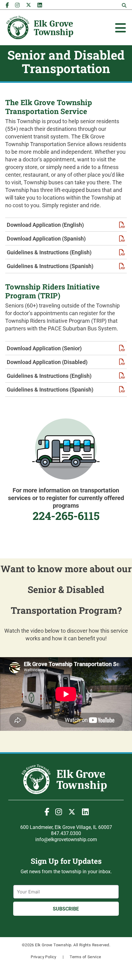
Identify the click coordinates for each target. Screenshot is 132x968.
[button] (124, 5)
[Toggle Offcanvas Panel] (120, 28)
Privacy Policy (43, 957)
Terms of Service (85, 957)
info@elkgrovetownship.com (66, 839)
